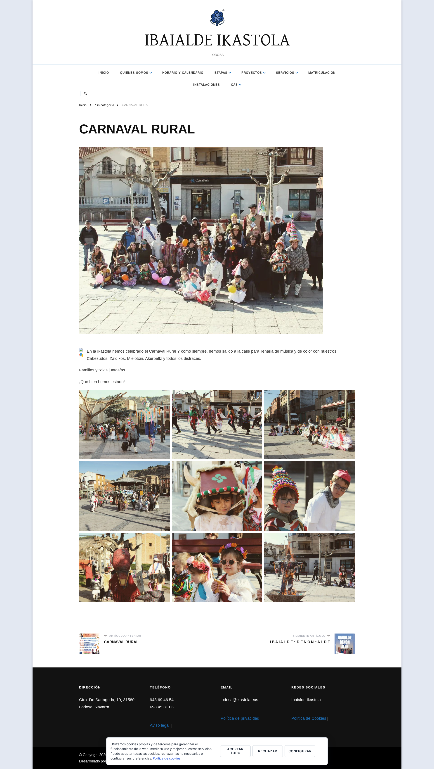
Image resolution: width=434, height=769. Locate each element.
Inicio (104, 72)
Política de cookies (166, 758)
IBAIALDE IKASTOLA (217, 40)
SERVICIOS (285, 72)
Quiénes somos (134, 72)
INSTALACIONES (206, 84)
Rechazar (267, 751)
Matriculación (321, 72)
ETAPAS (221, 72)
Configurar (299, 751)
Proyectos (251, 72)
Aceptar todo (235, 751)
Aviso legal (160, 725)
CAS (234, 84)
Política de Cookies (308, 718)
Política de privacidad (240, 718)
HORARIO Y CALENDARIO (182, 72)
